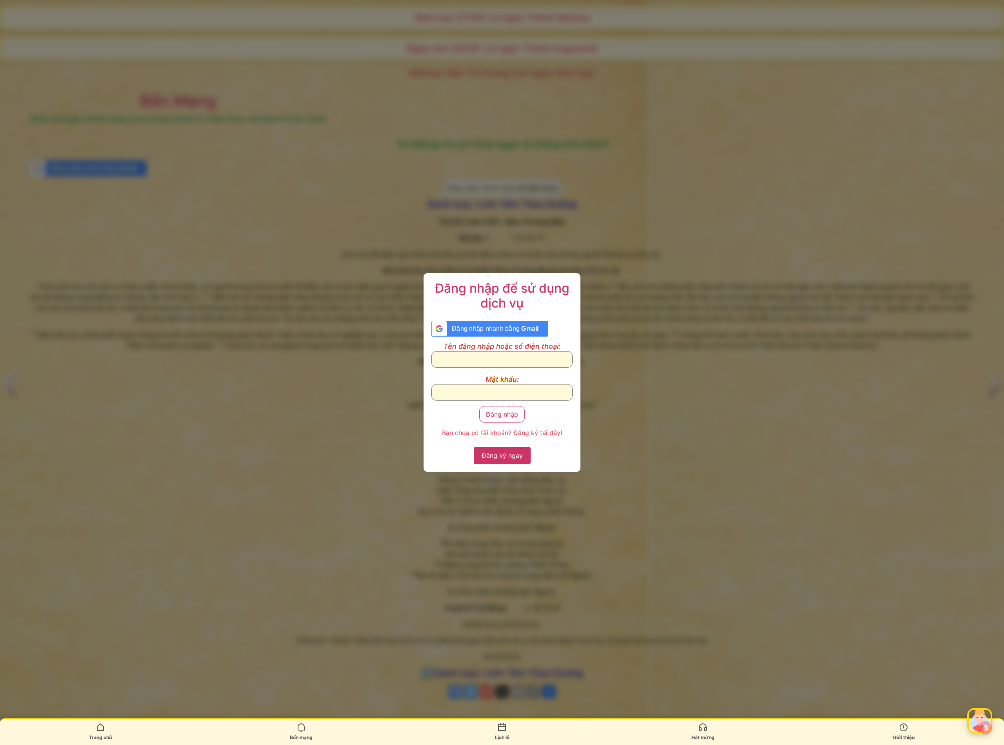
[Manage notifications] (985, 727)
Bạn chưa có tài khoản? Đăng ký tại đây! (502, 433)
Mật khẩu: (502, 379)
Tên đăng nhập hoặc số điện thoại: (502, 346)
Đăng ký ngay (502, 455)
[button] (979, 720)
